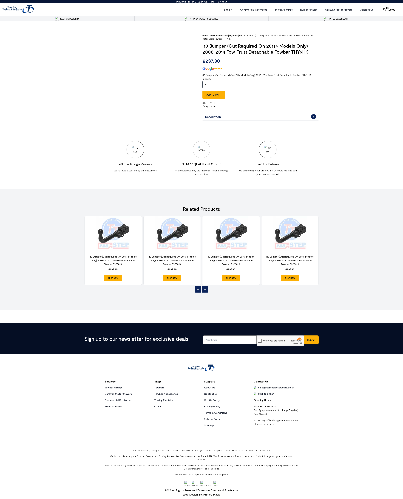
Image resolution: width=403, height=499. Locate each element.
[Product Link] (113, 233)
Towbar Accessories (166, 393)
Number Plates (309, 9)
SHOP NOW (113, 278)
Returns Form (212, 418)
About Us (209, 387)
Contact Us (366, 9)
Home (205, 35)
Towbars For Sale (219, 35)
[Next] (205, 289)
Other (157, 406)
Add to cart (214, 94)
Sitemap (209, 425)
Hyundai (233, 35)
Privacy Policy (212, 406)
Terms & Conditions (215, 412)
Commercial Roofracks (253, 9)
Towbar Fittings (284, 9)
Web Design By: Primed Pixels (201, 494)
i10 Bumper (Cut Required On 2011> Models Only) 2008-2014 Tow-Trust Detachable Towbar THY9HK (113, 260)
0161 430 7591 (219, 1)
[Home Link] (201, 368)
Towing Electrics (163, 400)
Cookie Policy (212, 400)
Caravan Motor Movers (338, 9)
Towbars (159, 387)
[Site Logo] (18, 9)
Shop (227, 9)
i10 (240, 35)
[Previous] (198, 289)
